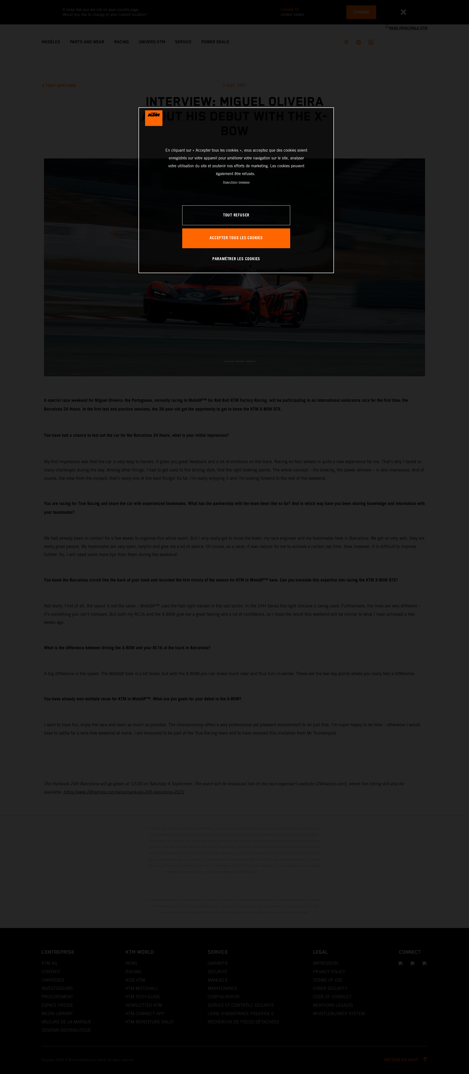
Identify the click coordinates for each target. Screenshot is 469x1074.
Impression (244, 182)
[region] (236, 190)
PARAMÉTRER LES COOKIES (236, 259)
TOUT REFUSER (236, 215)
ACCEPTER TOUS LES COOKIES (236, 238)
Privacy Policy (230, 182)
